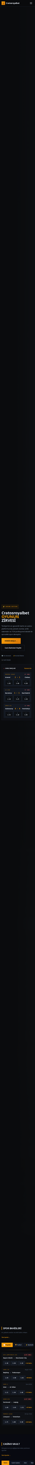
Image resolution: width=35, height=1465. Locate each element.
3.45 (14, 1407)
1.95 (6, 1378)
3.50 (14, 1363)
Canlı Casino (16, 1463)
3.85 (22, 1378)
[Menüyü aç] (31, 3)
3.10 (21, 1363)
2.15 (6, 1392)
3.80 (14, 1422)
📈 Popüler (7, 1345)
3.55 (22, 1407)
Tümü (5, 1463)
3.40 (14, 1378)
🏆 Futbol (18, 1345)
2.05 (6, 1407)
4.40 (21, 1422)
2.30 (6, 1363)
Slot (25, 1463)
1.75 (6, 1422)
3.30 (14, 1392)
